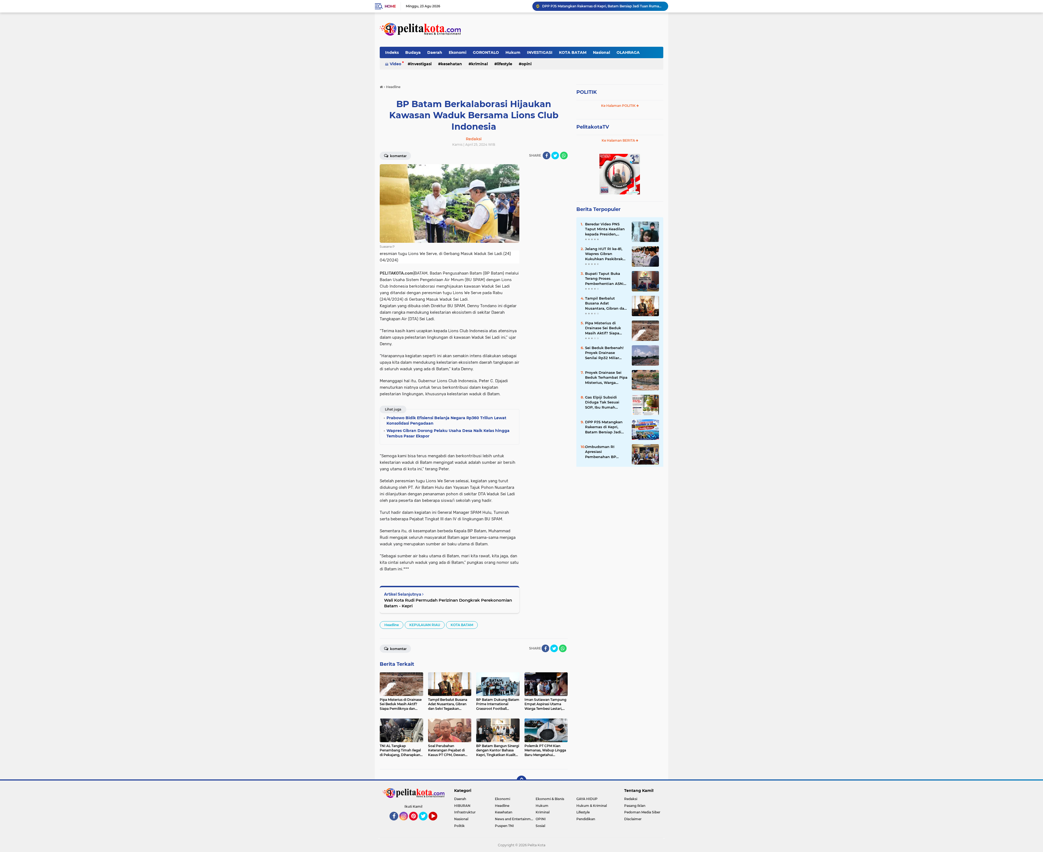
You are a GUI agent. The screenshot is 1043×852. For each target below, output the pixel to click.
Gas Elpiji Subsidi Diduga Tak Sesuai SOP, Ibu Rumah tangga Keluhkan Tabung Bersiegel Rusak (602, 402)
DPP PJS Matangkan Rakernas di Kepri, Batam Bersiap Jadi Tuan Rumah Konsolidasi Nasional (604, 427)
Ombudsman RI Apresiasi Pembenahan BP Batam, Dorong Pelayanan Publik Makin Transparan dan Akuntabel (605, 451)
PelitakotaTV (592, 127)
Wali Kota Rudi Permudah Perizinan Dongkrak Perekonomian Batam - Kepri (448, 603)
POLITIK (586, 92)
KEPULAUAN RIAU (424, 625)
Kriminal (479, 63)
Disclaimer (633, 819)
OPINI (527, 63)
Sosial (540, 826)
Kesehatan (451, 63)
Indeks (392, 52)
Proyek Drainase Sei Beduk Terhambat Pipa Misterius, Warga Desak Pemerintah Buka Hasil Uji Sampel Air (606, 377)
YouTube (437, 822)
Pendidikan (585, 819)
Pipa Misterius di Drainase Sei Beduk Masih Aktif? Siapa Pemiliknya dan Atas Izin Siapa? (604, 328)
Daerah (434, 52)
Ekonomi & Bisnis (550, 799)
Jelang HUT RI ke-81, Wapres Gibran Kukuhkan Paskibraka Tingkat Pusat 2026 (605, 254)
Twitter (425, 822)
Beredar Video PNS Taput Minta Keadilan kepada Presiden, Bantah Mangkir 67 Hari (605, 229)
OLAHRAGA (628, 52)
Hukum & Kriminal (591, 806)
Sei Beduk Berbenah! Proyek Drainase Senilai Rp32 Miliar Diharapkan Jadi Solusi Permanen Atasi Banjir (606, 353)
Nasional (601, 52)
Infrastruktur (465, 812)
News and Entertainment (515, 819)
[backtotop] (521, 780)
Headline (391, 625)
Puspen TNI (504, 826)
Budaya (413, 52)
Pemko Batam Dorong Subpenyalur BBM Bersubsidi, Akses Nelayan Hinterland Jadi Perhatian (602, 6)
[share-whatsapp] (564, 155)
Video (395, 63)
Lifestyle (504, 63)
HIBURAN (462, 806)
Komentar (398, 156)
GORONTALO (486, 52)
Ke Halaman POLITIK (618, 106)
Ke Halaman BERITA (619, 140)
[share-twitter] (555, 155)
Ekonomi (457, 52)
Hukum (512, 52)
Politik (459, 826)
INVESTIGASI (539, 52)
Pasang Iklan (634, 806)
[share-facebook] (546, 155)
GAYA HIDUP (587, 799)
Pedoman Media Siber (642, 812)
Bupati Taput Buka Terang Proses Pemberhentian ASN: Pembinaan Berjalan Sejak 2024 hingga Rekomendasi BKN (604, 278)
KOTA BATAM (572, 52)
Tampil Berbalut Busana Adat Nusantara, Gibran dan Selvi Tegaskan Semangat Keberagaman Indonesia (606, 303)
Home (390, 6)
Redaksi (630, 799)
